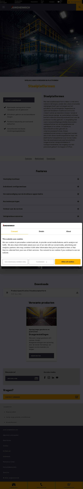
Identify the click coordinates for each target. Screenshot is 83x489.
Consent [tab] (14, 231)
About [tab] (68, 231)
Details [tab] (41, 231)
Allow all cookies (67, 262)
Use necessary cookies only (15, 262)
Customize (40, 262)
